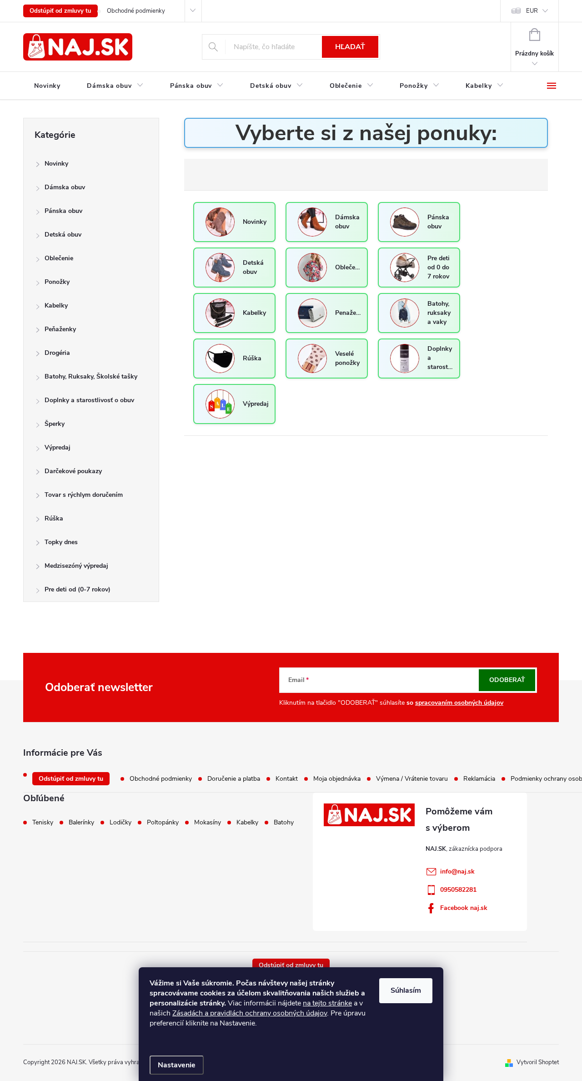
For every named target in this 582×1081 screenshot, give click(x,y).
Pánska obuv (63, 211)
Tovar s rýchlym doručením (84, 494)
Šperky (55, 423)
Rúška (54, 518)
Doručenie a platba (233, 778)
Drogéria (57, 353)
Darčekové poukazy (73, 471)
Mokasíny (207, 822)
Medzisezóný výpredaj (76, 565)
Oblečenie (59, 258)
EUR (532, 11)
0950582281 (458, 889)
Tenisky (42, 822)
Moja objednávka (337, 778)
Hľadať (350, 47)
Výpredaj (57, 447)
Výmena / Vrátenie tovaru (412, 778)
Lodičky (120, 822)
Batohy (284, 822)
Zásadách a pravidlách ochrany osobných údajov (249, 1013)
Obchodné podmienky (136, 11)
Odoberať (507, 680)
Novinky (56, 163)
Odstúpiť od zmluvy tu (60, 11)
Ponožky (57, 282)
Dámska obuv (65, 187)
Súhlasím (406, 990)
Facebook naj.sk (463, 908)
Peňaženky (60, 329)
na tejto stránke (327, 1003)
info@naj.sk (457, 871)
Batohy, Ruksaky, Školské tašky (91, 376)
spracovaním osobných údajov (459, 702)
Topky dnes (61, 542)
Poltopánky (163, 822)
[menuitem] (47, 86)
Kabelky (56, 305)
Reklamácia (479, 778)
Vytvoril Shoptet (538, 1062)
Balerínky (81, 822)
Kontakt (287, 778)
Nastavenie (177, 1065)
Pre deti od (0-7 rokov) (77, 589)
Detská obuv (63, 234)
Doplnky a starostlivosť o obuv (89, 400)
